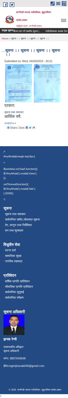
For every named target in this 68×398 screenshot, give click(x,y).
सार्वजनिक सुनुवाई (14, 292)
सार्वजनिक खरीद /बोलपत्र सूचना (22, 219)
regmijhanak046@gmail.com (26, 365)
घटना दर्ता (10, 250)
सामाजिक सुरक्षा (13, 256)
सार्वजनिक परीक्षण (14, 297)
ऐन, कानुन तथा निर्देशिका (18, 225)
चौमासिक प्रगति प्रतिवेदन (19, 286)
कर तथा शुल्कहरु (14, 230)
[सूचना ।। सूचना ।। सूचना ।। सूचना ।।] (18, 82)
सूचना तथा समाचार (14, 112)
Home (5, 38)
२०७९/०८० (10, 123)
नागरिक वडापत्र (13, 261)
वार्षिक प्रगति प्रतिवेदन (17, 281)
